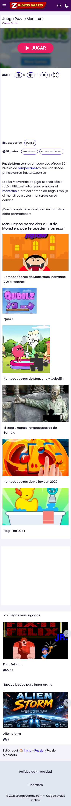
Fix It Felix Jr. (12, 664)
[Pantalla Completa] (55, 75)
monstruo (9, 191)
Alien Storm (12, 734)
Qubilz (8, 319)
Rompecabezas (51, 151)
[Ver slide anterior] (4, 633)
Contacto (35, 785)
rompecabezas (29, 168)
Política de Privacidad (35, 772)
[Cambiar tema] (66, 5)
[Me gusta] (18, 75)
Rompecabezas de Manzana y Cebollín (34, 378)
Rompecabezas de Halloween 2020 (31, 481)
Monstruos (29, 151)
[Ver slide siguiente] (67, 633)
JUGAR (38, 48)
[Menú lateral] (4, 5)
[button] (44, 75)
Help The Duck (14, 531)
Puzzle (30, 143)
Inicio (27, 750)
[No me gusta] (30, 75)
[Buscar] (59, 5)
